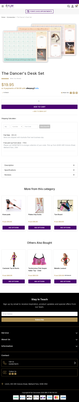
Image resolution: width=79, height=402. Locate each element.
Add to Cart (39, 107)
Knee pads (6, 214)
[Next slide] (72, 213)
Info (37, 88)
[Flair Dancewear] (9, 6)
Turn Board (58, 214)
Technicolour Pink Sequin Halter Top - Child (37, 269)
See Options (14, 228)
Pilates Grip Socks (34, 214)
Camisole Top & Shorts (11, 268)
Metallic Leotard (60, 268)
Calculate (44, 126)
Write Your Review (15, 78)
